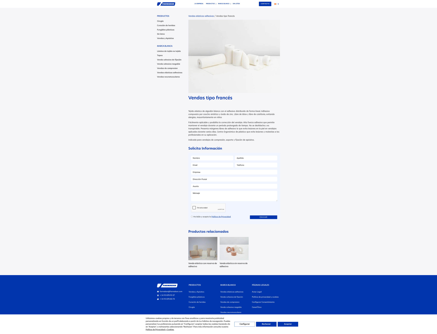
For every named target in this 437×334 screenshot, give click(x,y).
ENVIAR (263, 217)
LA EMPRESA (198, 3)
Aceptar (288, 324)
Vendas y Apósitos (165, 38)
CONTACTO (265, 4)
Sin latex (161, 34)
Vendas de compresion (167, 68)
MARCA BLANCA (223, 3)
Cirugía (160, 21)
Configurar (245, 324)
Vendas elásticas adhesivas (169, 73)
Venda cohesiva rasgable (168, 64)
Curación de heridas (166, 26)
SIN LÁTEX (236, 3)
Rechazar (266, 324)
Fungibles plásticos (165, 30)
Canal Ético (257, 307)
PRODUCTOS (210, 3)
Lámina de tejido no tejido (169, 51)
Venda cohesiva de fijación (169, 60)
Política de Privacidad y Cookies (160, 330)
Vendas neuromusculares (168, 77)
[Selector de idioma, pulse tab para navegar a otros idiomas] (276, 4)
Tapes (160, 56)
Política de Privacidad (221, 217)
